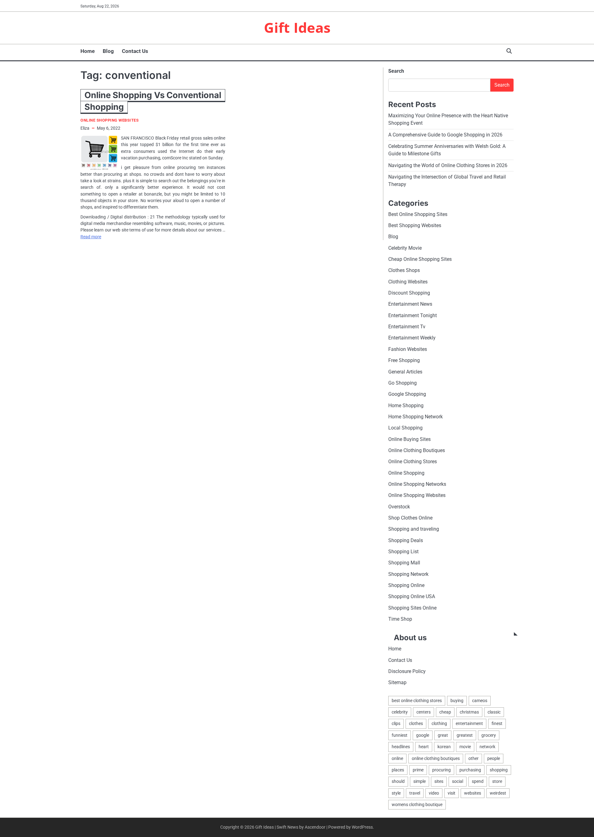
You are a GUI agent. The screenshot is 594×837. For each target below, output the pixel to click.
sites (438, 781)
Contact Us (135, 51)
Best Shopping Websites (414, 225)
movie (465, 746)
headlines (401, 746)
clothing (439, 723)
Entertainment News (410, 304)
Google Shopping (407, 394)
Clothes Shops (404, 270)
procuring (441, 769)
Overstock (399, 507)
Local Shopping (405, 428)
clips (396, 723)
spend (478, 781)
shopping (499, 769)
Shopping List (403, 551)
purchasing (470, 769)
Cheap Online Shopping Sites (420, 259)
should (398, 781)
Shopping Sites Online (412, 608)
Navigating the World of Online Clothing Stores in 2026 (447, 165)
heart (424, 746)
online (397, 758)
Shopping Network (408, 574)
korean (444, 746)
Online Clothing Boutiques (416, 450)
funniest (399, 735)
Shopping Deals (405, 540)
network (487, 746)
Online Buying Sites (409, 439)
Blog (108, 51)
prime (418, 769)
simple (419, 781)
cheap (445, 712)
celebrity (400, 712)
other (473, 758)
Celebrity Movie (405, 248)
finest (497, 723)
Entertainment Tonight (412, 315)
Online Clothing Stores (412, 461)
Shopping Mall (404, 563)
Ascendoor (315, 827)
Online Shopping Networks (417, 484)
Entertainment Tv (406, 327)
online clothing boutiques (436, 758)
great (443, 735)
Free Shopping (404, 360)
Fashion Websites (407, 349)
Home (87, 51)
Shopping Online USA (411, 596)
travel (414, 793)
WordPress (362, 827)
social (457, 781)
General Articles (405, 372)
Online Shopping (406, 473)
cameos (479, 700)
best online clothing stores (417, 700)
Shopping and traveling (413, 529)
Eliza (84, 128)
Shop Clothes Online (410, 518)
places (398, 769)
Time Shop (400, 619)
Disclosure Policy (407, 671)
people (493, 758)
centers (423, 712)
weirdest (498, 793)
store (497, 781)
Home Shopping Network (415, 417)
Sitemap (397, 682)
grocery (488, 735)
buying (456, 700)
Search (396, 71)
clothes (416, 723)
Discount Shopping (409, 293)
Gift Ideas (297, 27)
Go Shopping (402, 383)
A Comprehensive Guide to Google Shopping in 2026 (445, 135)
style (396, 793)
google (422, 735)
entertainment (469, 723)
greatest (465, 735)
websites (472, 793)
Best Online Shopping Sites (417, 214)
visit (451, 793)
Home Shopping (406, 405)
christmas (469, 712)
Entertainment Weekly (412, 338)
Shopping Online (406, 585)
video (434, 793)
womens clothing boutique (417, 804)
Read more (90, 236)
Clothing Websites (408, 282)
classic (494, 712)
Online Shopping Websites (109, 120)
